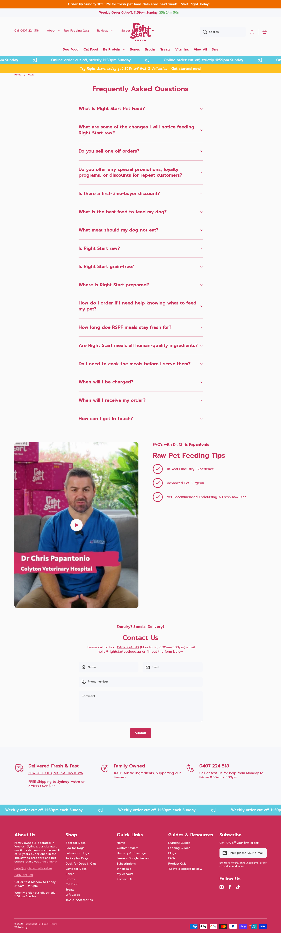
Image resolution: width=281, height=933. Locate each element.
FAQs (171, 858)
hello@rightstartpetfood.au (119, 651)
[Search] (203, 32)
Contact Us (124, 879)
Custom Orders (127, 848)
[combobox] (223, 32)
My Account (125, 874)
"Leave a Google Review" (185, 869)
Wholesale (124, 869)
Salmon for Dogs (77, 853)
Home (17, 74)
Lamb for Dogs (76, 869)
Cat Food (72, 884)
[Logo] (140, 32)
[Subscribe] (261, 853)
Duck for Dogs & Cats (81, 863)
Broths (70, 879)
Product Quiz (177, 863)
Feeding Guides (179, 848)
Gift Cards (73, 895)
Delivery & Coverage (131, 853)
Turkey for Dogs (77, 858)
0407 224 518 (128, 647)
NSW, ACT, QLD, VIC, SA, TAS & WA (55, 773)
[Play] (76, 525)
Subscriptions (126, 863)
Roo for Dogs (75, 848)
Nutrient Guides (179, 843)
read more (49, 861)
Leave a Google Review (133, 858)
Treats (70, 889)
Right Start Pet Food (36, 924)
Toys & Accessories (79, 900)
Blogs (172, 853)
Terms (53, 924)
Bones (70, 874)
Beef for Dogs (76, 843)
